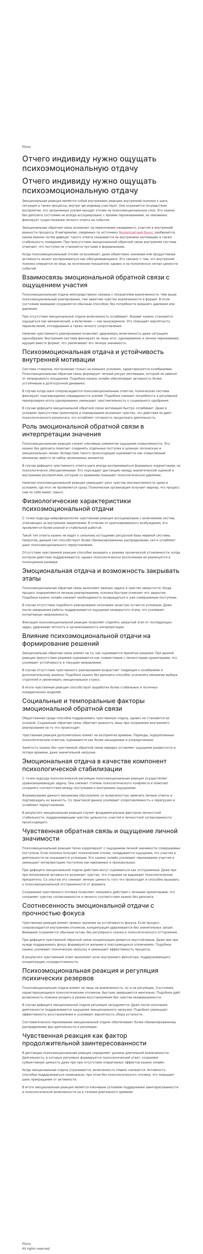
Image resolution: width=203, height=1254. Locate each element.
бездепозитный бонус (136, 232)
